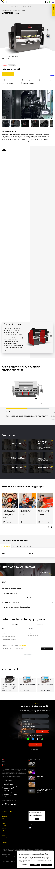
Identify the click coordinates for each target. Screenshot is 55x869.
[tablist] (27, 624)
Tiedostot (14, 648)
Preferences (24, 864)
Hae (42, 731)
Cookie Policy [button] (24, 860)
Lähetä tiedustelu (8, 74)
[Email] (33, 739)
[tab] (5, 546)
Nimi (3, 628)
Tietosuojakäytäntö (35, 749)
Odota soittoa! (35, 744)
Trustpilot (52, 75)
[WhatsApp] (42, 739)
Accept (46, 864)
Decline (35, 864)
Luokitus (30, 633)
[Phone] (28, 739)
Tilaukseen (12, 65)
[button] (52, 117)
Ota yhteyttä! (43, 572)
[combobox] (3, 636)
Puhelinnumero (5, 633)
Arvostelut (14, 625)
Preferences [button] (21, 861)
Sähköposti (31, 628)
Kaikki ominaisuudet (7, 61)
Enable (36, 819)
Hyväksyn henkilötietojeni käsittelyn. (14, 645)
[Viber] (37, 739)
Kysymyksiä (40, 625)
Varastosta (5, 65)
